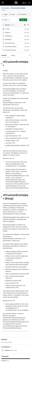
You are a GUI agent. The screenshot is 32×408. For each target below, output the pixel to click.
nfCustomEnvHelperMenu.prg (13, 46)
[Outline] (29, 55)
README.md (8, 39)
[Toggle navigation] (2, 2)
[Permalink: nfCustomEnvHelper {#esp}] (1, 197)
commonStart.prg (10, 43)
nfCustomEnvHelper (18, 8)
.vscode (7, 29)
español (5, 70)
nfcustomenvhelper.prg (11, 50)
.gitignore (7, 32)
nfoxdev (6, 8)
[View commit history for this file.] (28, 25)
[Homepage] (16, 2)
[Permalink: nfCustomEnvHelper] (1, 63)
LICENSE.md (8, 36)
